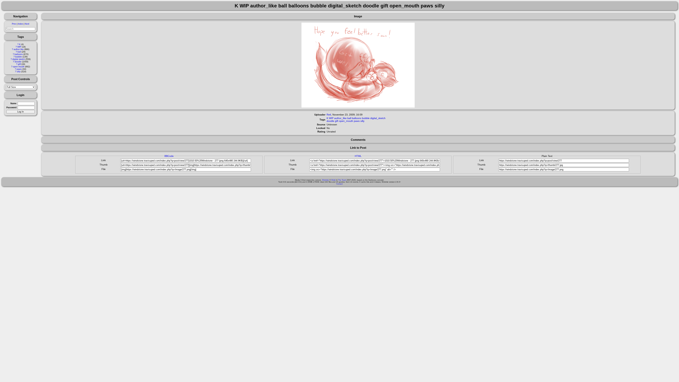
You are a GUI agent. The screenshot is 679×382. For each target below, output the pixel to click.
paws (19, 69)
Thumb (104, 164)
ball (19, 52)
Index (20, 24)
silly (19, 71)
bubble (18, 57)
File (103, 169)
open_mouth (346, 121)
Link (103, 160)
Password (11, 107)
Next (27, 24)
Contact (339, 184)
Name (13, 103)
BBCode (169, 156)
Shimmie (325, 180)
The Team (342, 180)
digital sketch (18, 59)
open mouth (18, 66)
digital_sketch (377, 118)
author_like (340, 118)
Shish (333, 180)
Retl (329, 114)
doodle (18, 61)
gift (19, 64)
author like (19, 49)
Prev (14, 24)
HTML (358, 156)
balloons (18, 54)
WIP (19, 47)
